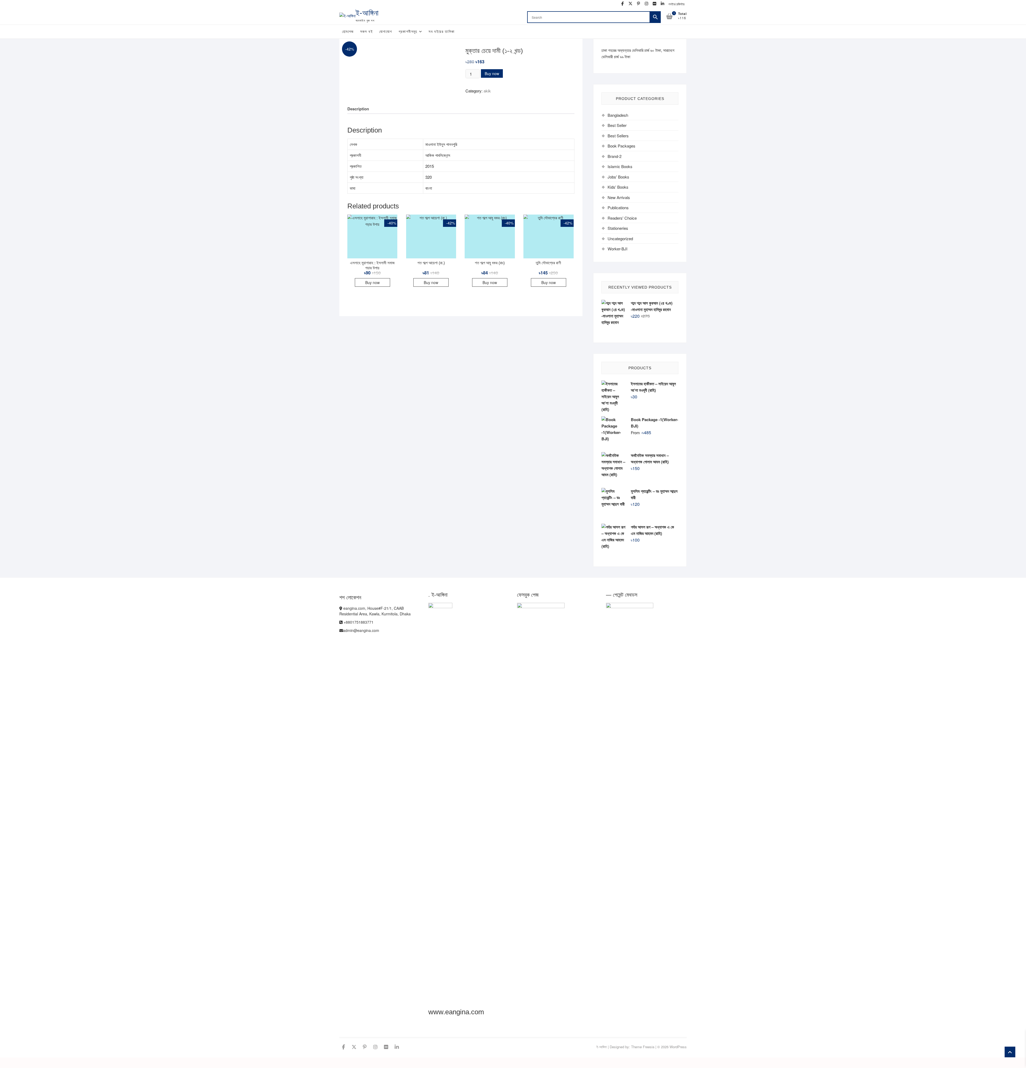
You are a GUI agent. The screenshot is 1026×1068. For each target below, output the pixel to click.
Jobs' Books (618, 177)
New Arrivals (619, 197)
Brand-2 (614, 156)
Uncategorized (620, 238)
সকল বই (366, 31)
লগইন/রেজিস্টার (677, 4)
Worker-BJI (617, 248)
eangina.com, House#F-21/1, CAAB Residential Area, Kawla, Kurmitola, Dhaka (375, 610)
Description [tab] (358, 109)
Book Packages (621, 146)
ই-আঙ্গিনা (367, 13)
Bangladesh (618, 115)
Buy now (492, 73)
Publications (618, 207)
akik (487, 91)
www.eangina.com (456, 1012)
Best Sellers (618, 135)
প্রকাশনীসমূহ (408, 31)
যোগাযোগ (385, 31)
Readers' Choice (622, 218)
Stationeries (618, 228)
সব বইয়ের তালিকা (441, 31)
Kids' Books (618, 187)
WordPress (678, 1046)
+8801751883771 (358, 622)
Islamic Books (620, 166)
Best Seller (617, 125)
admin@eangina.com (361, 630)
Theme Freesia (642, 1046)
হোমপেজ (348, 31)
